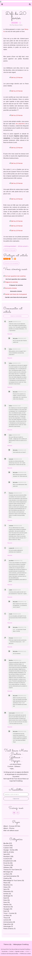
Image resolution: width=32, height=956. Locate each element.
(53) (7, 858)
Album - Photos (8, 828)
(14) (7, 885)
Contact (11, 951)
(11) (8, 896)
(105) (8, 845)
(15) (13, 880)
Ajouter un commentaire (16, 316)
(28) (7, 867)
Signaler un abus (19, 951)
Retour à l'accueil (10, 250)
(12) (6, 889)
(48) (9, 861)
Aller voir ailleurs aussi (11, 830)
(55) (8, 856)
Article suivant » (23, 246)
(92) (7, 848)
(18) (7, 878)
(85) (10, 850)
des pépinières (20, 123)
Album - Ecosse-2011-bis (11, 826)
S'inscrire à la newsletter (11, 263)
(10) (6, 900)
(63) (6, 854)
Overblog (25, 944)
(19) (7, 874)
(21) (12, 869)
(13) (6, 887)
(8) (7, 920)
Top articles (5, 951)
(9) (6, 911)
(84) (8, 852)
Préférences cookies (25, 953)
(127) (7, 843)
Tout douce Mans (20, 779)
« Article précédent (9, 246)
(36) (7, 863)
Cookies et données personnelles (9, 953)
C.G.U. (27, 951)
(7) (8, 926)
